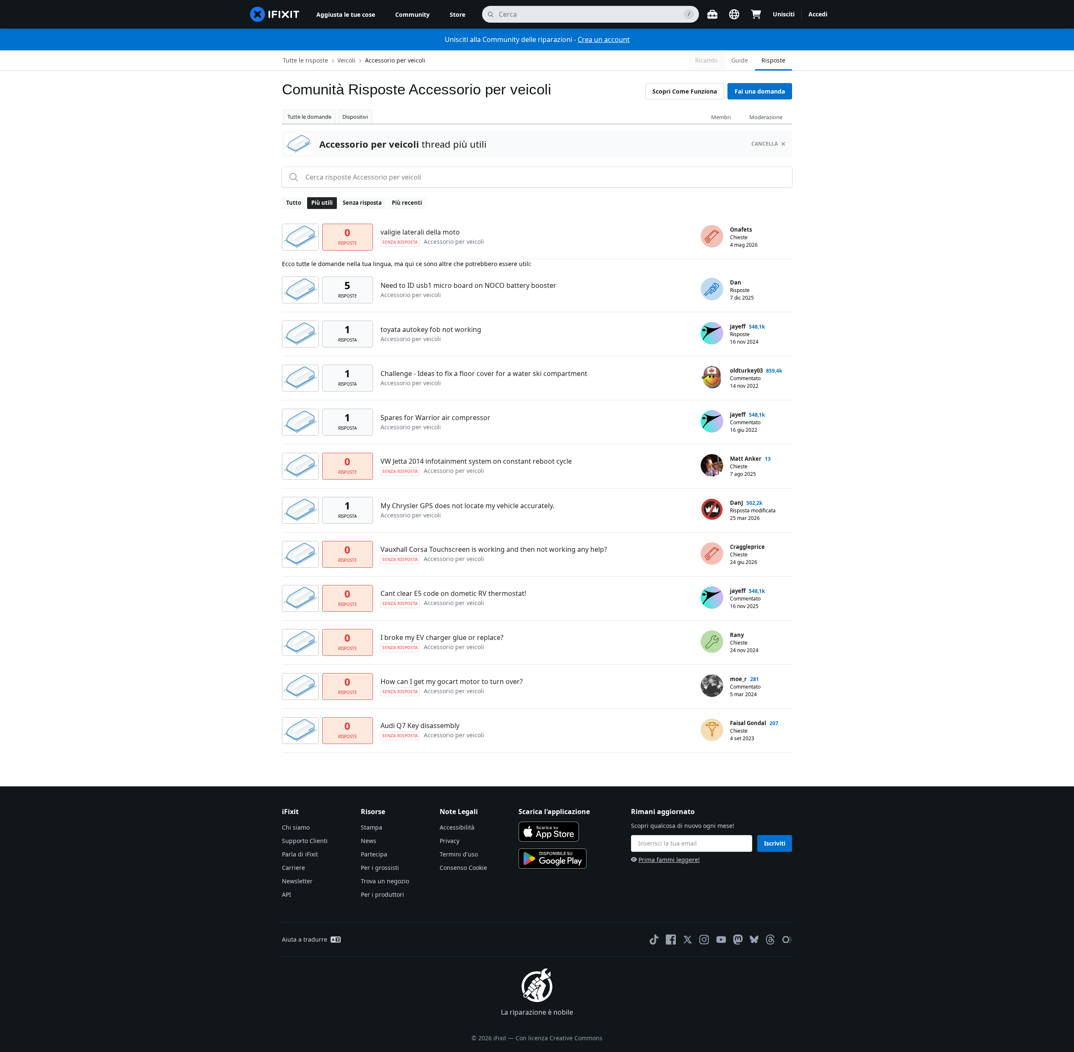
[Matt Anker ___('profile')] (712, 465)
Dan (735, 282)
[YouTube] (721, 940)
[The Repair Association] (787, 940)
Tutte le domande (309, 116)
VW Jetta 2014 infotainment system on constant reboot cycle (476, 461)
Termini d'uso (459, 854)
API (286, 894)
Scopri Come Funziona (684, 91)
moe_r (738, 679)
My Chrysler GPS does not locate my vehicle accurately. (467, 505)
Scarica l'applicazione (554, 811)
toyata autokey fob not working (431, 329)
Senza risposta (362, 202)
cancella (764, 143)
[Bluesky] (754, 939)
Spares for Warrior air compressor (435, 417)
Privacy (449, 841)
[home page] (275, 14)
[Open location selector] (734, 14)
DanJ (736, 502)
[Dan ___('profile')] (712, 289)
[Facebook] (671, 940)
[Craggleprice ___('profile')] (712, 553)
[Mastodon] (738, 940)
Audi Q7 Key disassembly (420, 725)
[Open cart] (756, 14)
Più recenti (407, 202)
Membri (721, 117)
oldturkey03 (746, 370)
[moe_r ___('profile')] (712, 685)
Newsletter (297, 881)
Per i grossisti (380, 868)
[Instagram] (704, 940)
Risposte (773, 60)
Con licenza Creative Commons (559, 1038)
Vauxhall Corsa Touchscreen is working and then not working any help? (494, 549)
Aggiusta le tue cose (345, 14)
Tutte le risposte (305, 60)
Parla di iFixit (300, 854)
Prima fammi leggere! (669, 860)
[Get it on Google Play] (553, 858)
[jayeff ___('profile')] (712, 333)
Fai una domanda (760, 91)
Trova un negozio (385, 881)
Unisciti (784, 14)
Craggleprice (747, 547)
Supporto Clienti (305, 841)
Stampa (371, 827)
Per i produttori (382, 894)
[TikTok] (654, 940)
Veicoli (346, 60)
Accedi (817, 14)
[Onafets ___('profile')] (712, 236)
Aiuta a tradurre (304, 939)
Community (412, 14)
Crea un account (604, 39)
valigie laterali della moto (420, 232)
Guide (739, 60)
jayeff (738, 326)
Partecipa (374, 854)
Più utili (322, 202)
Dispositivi (355, 116)
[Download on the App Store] (549, 832)
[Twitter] (688, 940)
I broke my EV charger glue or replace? (442, 637)
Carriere (293, 868)
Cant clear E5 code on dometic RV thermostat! (453, 593)
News (368, 841)
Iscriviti (774, 843)
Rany (737, 635)
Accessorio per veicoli (395, 60)
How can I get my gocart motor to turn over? (452, 681)
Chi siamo (296, 827)
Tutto (293, 202)
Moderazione (765, 117)
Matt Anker (745, 458)
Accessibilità (457, 827)
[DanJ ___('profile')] (712, 509)
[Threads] (770, 940)
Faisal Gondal (748, 723)
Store (457, 14)
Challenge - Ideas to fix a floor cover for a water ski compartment (484, 373)
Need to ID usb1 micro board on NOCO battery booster (468, 285)
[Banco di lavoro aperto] (712, 14)
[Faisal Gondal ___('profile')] (712, 729)
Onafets (741, 229)
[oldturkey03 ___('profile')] (712, 377)
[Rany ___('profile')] (712, 641)
